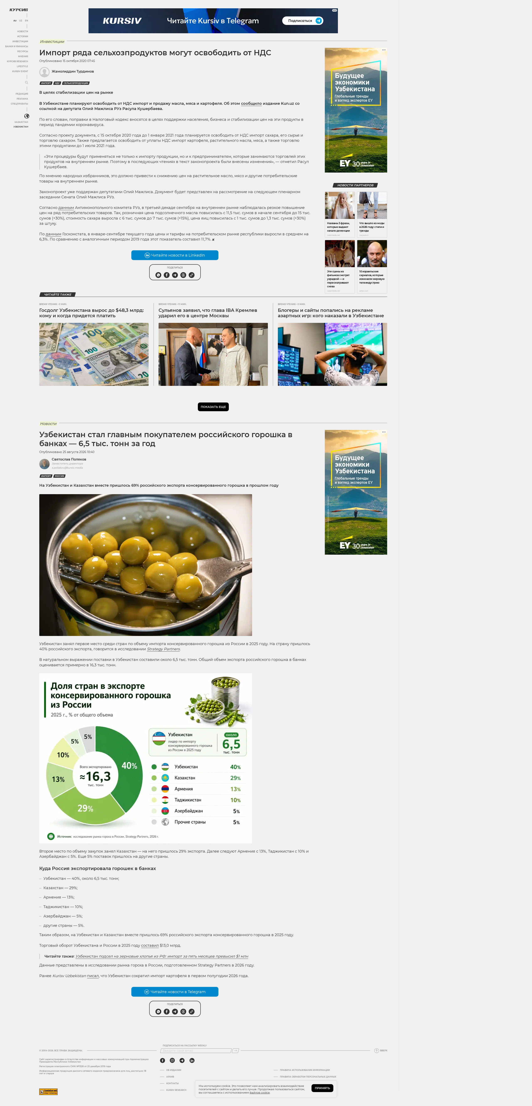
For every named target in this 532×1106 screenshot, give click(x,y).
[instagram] (172, 1060)
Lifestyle (22, 66)
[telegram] (182, 1060)
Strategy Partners (163, 649)
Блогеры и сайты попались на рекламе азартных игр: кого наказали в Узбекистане (331, 312)
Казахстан (21, 122)
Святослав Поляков (69, 459)
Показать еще (213, 407)
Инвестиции (20, 41)
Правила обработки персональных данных (308, 1077)
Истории (22, 36)
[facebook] (162, 1060)
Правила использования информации (305, 1070)
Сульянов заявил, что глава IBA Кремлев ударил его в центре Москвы (208, 312)
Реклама (22, 99)
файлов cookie (260, 1092)
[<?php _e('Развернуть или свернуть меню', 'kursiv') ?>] (26, 116)
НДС (57, 83)
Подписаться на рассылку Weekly (185, 1045)
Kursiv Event (20, 71)
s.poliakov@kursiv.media (67, 467)
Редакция (22, 94)
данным (66, 207)
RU (14, 21)
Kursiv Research (176, 1090)
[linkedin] (192, 1060)
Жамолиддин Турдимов (73, 71)
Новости (22, 31)
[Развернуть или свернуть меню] (26, 82)
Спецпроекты (19, 103)
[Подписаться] (235, 1050)
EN (26, 21)
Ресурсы (22, 51)
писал (93, 976)
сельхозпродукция (76, 83)
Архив (170, 1077)
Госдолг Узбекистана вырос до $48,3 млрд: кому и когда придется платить (91, 312)
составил (150, 945)
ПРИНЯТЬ (322, 1088)
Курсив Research (17, 61)
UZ (20, 21)
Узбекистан (20, 126)
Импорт (46, 83)
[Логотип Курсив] (18, 9)
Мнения (23, 56)
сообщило (251, 103)
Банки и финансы (16, 46)
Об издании (173, 1070)
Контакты (172, 1083)
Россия (59, 476)
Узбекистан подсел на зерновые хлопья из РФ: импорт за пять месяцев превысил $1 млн (161, 956)
